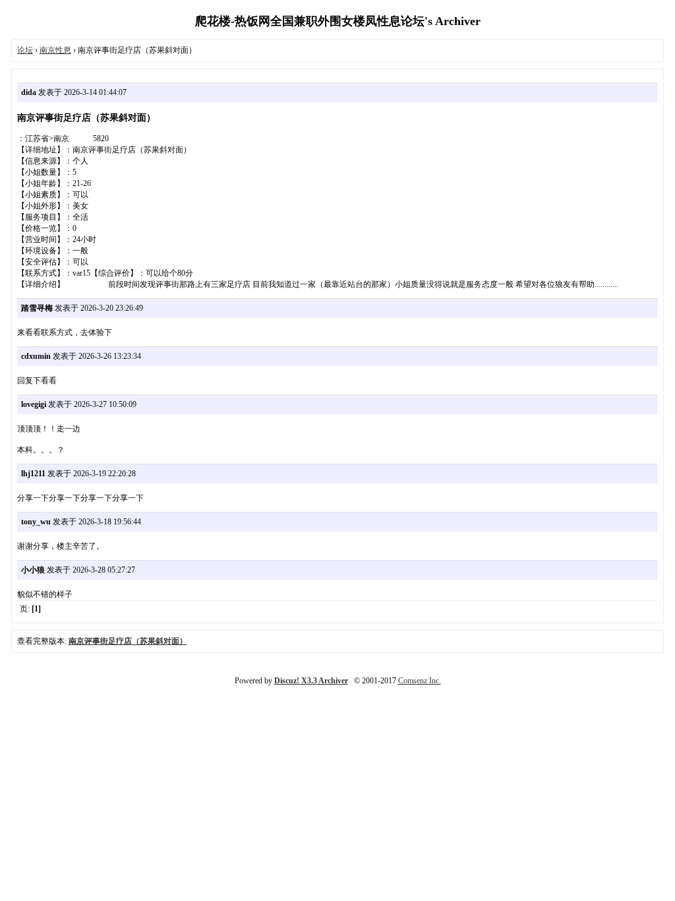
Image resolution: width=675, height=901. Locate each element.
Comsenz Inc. (419, 680)
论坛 (25, 50)
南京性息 (55, 50)
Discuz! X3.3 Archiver (311, 680)
